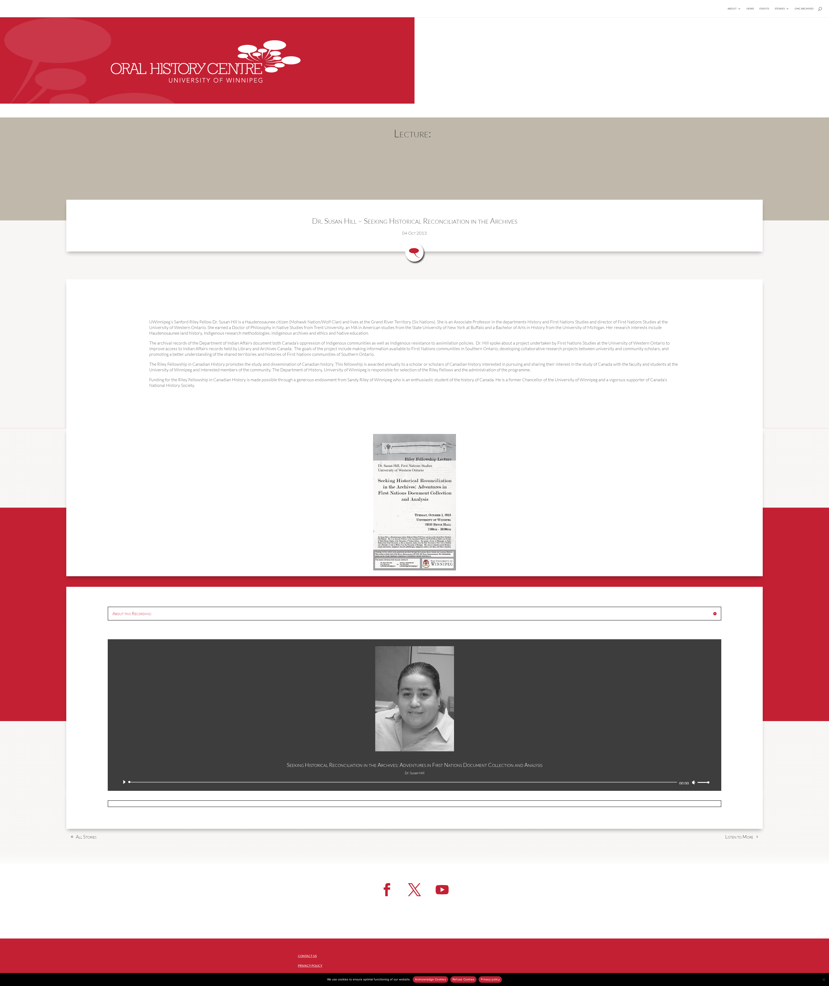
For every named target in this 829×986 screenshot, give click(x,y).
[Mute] (694, 782)
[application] (414, 782)
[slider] (702, 782)
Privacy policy (490, 979)
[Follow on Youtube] (442, 890)
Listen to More (739, 837)
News (750, 8)
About (732, 8)
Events (764, 8)
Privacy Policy (310, 965)
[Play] (124, 782)
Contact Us (307, 956)
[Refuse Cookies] (823, 979)
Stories (780, 8)
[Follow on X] (414, 890)
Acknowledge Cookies (430, 979)
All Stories (86, 837)
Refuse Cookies (463, 979)
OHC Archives (804, 8)
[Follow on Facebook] (387, 890)
